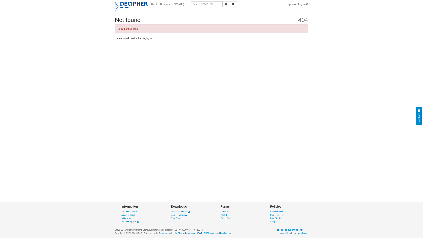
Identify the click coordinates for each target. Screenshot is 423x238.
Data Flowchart (178, 214)
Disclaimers (225, 233)
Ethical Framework (179, 211)
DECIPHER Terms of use (207, 233)
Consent (224, 211)
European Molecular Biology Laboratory (177, 233)
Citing (272, 221)
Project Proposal (129, 221)
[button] (226, 4)
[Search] (233, 4)
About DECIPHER (129, 211)
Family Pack (226, 218)
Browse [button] (164, 4)
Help (288, 4)
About (154, 4)
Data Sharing (276, 218)
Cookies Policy (277, 214)
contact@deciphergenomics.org (293, 233)
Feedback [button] (419, 117)
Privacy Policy (276, 211)
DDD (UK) (179, 4)
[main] (211, 27)
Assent (224, 214)
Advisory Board (128, 214)
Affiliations (126, 218)
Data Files (175, 218)
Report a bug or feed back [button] (291, 229)
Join (294, 4)
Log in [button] (301, 4)
